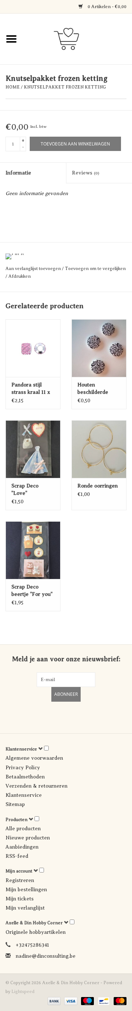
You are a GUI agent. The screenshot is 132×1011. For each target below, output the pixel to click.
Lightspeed (22, 991)
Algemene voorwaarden (34, 758)
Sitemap (15, 804)
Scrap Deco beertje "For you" (31, 590)
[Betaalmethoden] (53, 1000)
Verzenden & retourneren (36, 786)
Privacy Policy (23, 767)
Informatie (18, 173)
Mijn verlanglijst (25, 908)
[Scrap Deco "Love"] (33, 449)
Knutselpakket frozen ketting (65, 87)
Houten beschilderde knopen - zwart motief (95, 389)
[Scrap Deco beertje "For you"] (33, 550)
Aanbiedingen (22, 847)
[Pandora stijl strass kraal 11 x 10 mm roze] (33, 348)
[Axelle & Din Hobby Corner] (77, 38)
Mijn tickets (20, 899)
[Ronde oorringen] (99, 449)
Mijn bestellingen (26, 889)
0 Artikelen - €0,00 (106, 6)
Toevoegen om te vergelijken (95, 268)
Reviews (85, 173)
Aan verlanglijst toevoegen (34, 268)
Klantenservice (24, 795)
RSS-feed (17, 856)
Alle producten (23, 828)
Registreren (20, 880)
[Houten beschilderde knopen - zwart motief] (99, 348)
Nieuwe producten (28, 838)
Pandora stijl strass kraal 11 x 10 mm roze (30, 389)
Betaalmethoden (25, 777)
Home (13, 87)
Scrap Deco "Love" (24, 489)
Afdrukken (19, 276)
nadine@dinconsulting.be (46, 956)
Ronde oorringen (97, 486)
